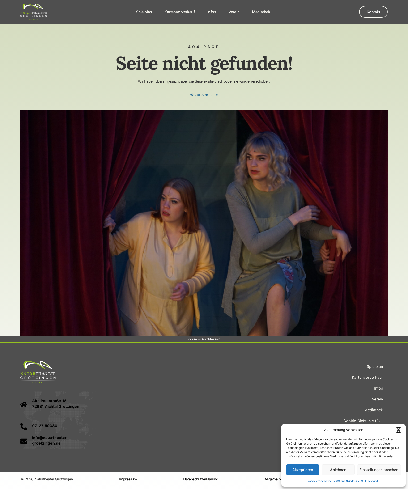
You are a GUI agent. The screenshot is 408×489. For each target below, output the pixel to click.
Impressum (372, 480)
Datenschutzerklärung (348, 480)
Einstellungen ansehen (379, 470)
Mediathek (261, 11)
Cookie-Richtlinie (319, 480)
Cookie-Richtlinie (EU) (363, 420)
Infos (211, 11)
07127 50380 (44, 425)
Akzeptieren (302, 470)
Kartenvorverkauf (179, 11)
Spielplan (144, 11)
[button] (398, 430)
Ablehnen (338, 470)
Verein (234, 11)
